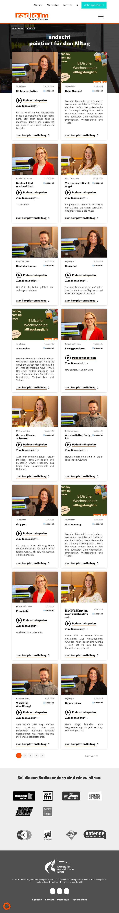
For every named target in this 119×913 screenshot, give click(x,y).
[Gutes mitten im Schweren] (35, 411)
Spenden (37, 900)
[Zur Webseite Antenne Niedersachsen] (95, 835)
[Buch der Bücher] (35, 242)
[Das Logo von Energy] (48, 835)
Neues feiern (73, 703)
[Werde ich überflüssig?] (35, 679)
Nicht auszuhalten (27, 91)
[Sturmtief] (84, 242)
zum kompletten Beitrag (31, 135)
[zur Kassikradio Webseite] (24, 796)
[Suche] (77, 5)
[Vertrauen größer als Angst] (84, 159)
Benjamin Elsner (23, 261)
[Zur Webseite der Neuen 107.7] (24, 811)
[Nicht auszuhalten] (35, 67)
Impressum (63, 900)
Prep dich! (22, 611)
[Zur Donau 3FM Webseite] (24, 835)
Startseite (17, 28)
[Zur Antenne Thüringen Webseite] (71, 796)
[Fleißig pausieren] (84, 324)
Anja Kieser (21, 86)
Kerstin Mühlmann (24, 178)
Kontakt (67, 5)
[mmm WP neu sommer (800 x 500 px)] (84, 67)
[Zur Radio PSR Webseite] (95, 796)
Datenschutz (80, 900)
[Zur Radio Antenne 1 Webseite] (71, 835)
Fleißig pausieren (75, 348)
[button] (99, 17)
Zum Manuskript (26, 106)
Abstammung (73, 524)
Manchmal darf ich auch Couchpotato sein (76, 614)
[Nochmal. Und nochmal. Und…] (35, 159)
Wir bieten (53, 5)
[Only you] (35, 500)
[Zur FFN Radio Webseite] (48, 796)
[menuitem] (38, 5)
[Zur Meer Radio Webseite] (48, 811)
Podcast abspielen (35, 100)
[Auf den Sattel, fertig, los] (84, 411)
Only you (21, 524)
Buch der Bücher (26, 266)
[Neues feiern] (84, 679)
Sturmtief (71, 266)
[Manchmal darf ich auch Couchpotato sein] (84, 587)
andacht (49, 91)
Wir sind (39, 5)
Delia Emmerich (72, 178)
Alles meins (23, 348)
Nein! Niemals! (73, 91)
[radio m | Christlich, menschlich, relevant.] (31, 17)
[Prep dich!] (35, 587)
